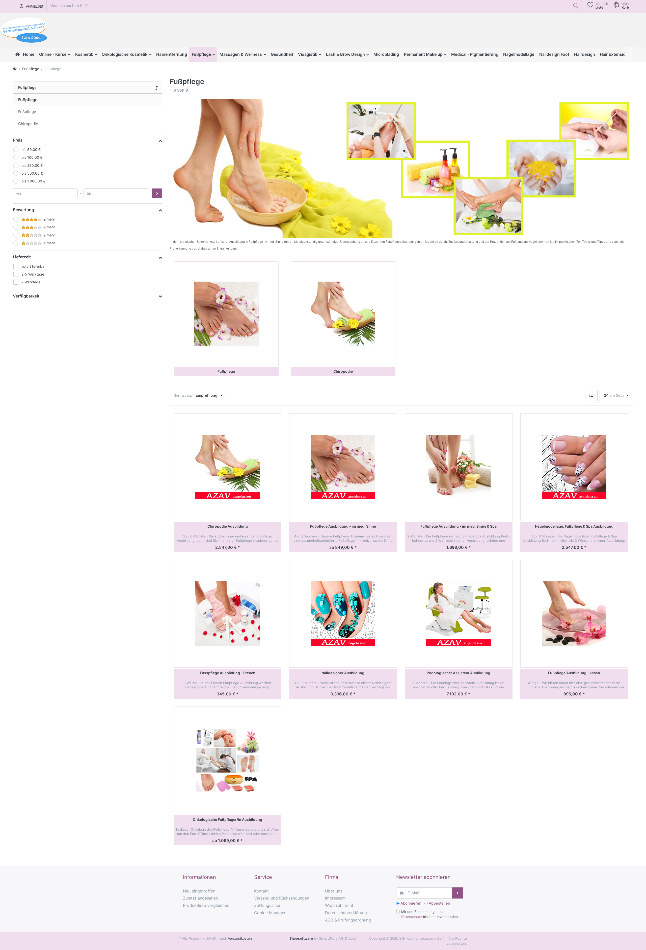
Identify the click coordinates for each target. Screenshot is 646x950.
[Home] (15, 68)
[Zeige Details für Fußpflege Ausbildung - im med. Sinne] (343, 467)
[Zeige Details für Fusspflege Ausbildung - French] (227, 613)
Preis (17, 140)
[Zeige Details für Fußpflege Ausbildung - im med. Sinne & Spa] (458, 467)
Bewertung (23, 209)
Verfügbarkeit (26, 295)
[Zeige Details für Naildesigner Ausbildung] (343, 613)
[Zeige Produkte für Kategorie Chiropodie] (343, 314)
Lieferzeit (22, 256)
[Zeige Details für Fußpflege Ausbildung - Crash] (574, 613)
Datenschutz (411, 917)
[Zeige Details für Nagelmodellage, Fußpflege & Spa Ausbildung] (574, 467)
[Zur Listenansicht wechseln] (591, 395)
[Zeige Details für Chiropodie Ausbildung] (227, 467)
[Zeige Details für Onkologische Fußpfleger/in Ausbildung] (227, 760)
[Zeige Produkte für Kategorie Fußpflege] (226, 314)
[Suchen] (575, 5)
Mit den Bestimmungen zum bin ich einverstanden (429, 914)
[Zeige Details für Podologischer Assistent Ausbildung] (458, 613)
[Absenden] (457, 893)
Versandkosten (240, 938)
